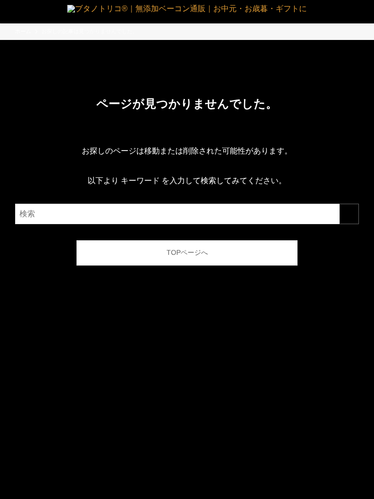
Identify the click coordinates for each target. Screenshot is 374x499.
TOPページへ (187, 252)
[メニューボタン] (11, 11)
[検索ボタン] (362, 11)
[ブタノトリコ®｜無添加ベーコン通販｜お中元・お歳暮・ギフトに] (187, 11)
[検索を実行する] (349, 214)
